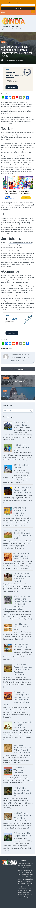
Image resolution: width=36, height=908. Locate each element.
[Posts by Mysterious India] (6, 357)
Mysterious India (9, 60)
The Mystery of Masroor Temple (21, 423)
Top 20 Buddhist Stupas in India (21, 645)
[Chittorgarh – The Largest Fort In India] (8, 841)
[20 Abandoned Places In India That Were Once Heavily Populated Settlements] (8, 672)
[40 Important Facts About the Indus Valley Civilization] (8, 561)
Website (21, 361)
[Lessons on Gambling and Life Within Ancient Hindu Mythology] (8, 753)
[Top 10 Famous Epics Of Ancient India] (8, 632)
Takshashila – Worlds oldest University (19, 770)
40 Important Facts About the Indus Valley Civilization (22, 556)
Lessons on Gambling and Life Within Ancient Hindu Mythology (22, 748)
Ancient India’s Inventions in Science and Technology (20, 511)
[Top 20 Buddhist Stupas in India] (8, 652)
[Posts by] (2, 60)
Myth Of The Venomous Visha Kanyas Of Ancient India (22, 791)
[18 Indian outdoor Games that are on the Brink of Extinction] (8, 581)
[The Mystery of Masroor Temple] (8, 430)
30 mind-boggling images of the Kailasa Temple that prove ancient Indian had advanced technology (17, 602)
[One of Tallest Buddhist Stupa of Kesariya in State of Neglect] (8, 538)
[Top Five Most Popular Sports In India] (8, 453)
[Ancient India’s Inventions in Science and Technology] (8, 516)
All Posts (14, 361)
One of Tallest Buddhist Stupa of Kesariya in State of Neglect (22, 534)
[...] (17, 440)
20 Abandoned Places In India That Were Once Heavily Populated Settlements (22, 669)
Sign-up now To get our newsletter (18, 2)
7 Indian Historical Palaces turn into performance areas (22, 490)
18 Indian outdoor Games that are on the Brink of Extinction (21, 577)
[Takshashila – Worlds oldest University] (8, 775)
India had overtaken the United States (20, 242)
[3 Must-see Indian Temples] (8, 473)
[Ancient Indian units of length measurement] (8, 730)
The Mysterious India (10, 26)
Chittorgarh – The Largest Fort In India (23, 834)
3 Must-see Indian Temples (13, 394)
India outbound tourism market (13, 150)
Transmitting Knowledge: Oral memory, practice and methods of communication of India (16, 698)
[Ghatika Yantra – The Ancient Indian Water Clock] (8, 821)
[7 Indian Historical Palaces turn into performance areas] (8, 495)
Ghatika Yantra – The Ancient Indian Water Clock (22, 815)
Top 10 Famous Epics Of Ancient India (21, 626)
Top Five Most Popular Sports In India (21, 447)
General (3, 42)
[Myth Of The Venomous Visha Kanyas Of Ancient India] (8, 796)
